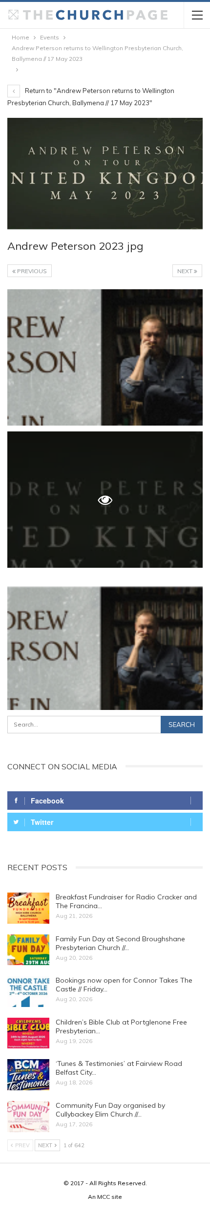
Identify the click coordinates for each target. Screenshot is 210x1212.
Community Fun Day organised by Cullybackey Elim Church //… (110, 1110)
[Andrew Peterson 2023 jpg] (105, 357)
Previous (31, 271)
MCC (103, 1196)
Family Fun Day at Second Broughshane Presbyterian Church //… (120, 943)
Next (185, 271)
